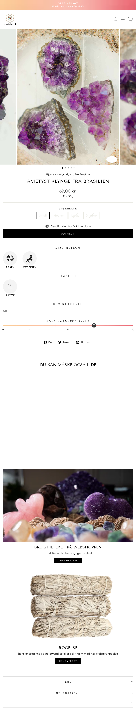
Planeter (68, 275)
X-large (91, 215)
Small (43, 215)
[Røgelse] (68, 606)
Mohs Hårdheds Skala (68, 321)
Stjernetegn (68, 247)
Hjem (49, 174)
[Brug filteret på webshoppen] (68, 505)
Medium (58, 215)
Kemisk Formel (68, 304)
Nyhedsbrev (67, 693)
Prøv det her (68, 560)
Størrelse (68, 208)
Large (75, 215)
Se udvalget (68, 661)
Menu (67, 681)
